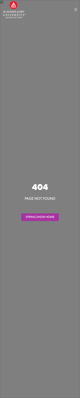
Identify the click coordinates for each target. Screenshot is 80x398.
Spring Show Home (40, 217)
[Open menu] (75, 9)
